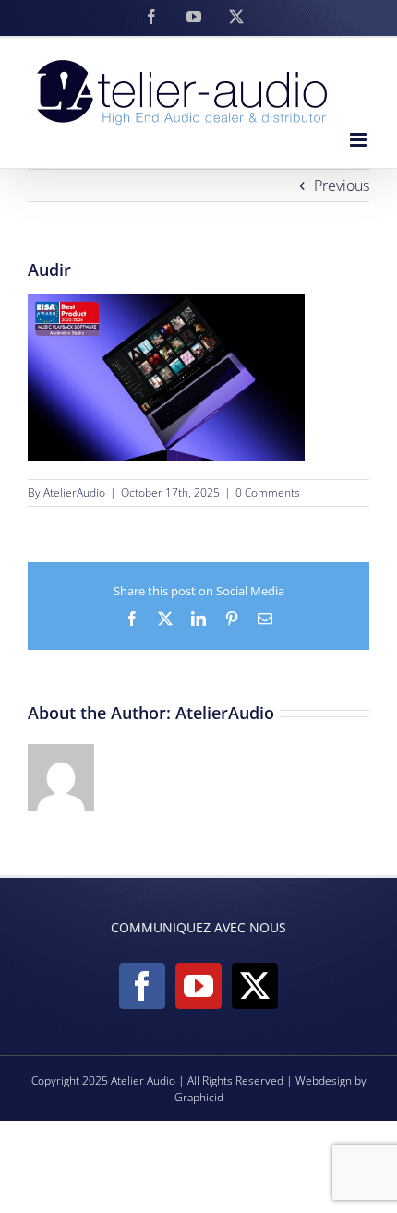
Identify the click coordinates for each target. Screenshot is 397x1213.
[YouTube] (198, 986)
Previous (341, 185)
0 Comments (267, 492)
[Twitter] (255, 986)
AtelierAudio (74, 492)
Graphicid (198, 1097)
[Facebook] (142, 986)
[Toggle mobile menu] (359, 140)
